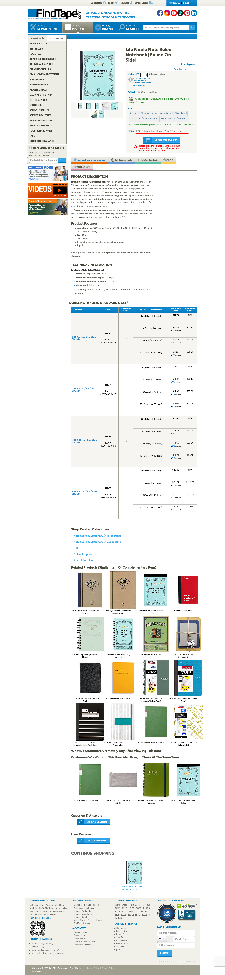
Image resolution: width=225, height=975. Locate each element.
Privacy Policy (108, 968)
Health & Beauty (39, 90)
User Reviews (83, 167)
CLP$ (132, 908)
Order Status (79, 938)
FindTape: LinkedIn (194, 13)
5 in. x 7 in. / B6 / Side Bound (143, 113)
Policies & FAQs (123, 931)
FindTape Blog (122, 940)
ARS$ (147, 905)
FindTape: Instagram (167, 13)
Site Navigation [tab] (57, 38)
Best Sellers (36, 49)
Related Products (149, 160)
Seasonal (35, 54)
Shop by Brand (80, 917)
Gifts (76, 548)
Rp (116, 911)
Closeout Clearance (42, 141)
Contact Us (121, 928)
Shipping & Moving (41, 121)
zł (133, 915)
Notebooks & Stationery (88, 535)
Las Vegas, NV (37, 950)
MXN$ (134, 905)
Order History (80, 935)
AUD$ (117, 908)
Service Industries (40, 115)
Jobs (118, 950)
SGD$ (144, 915)
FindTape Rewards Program (86, 941)
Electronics (37, 80)
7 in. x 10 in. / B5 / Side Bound (144, 118)
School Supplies (83, 560)
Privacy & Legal (122, 934)
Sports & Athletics (41, 126)
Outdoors (36, 105)
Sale (32, 136)
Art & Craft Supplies (41, 64)
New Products (38, 44)
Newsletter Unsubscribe (84, 944)
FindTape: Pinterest (187, 13)
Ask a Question (180, 69)
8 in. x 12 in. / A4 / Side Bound (174, 118)
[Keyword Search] (62, 160)
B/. (129, 915)
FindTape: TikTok (180, 13)
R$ (123, 908)
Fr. (127, 908)
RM (146, 911)
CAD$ (124, 905)
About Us (120, 946)
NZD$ (123, 915)
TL (116, 918)
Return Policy (93, 968)
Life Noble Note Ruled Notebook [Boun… (132, 888)
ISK (126, 911)
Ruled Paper (114, 535)
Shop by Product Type (83, 911)
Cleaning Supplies (40, 69)
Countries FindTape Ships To (86, 905)
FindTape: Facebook (160, 13)
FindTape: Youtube (174, 13)
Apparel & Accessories (43, 59)
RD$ (148, 908)
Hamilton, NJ (37, 944)
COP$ (138, 908)
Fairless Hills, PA (38, 953)
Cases (164, 74)
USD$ (117, 905)
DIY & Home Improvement (44, 74)
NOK (117, 915)
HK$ (131, 911)
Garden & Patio (39, 85)
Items (154, 74)
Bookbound (114, 541)
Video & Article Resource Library (88, 920)
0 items (180, 3)
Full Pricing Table (123, 160)
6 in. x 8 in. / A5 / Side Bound (173, 113)
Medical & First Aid (41, 95)
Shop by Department (83, 914)
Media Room (122, 943)
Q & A (170, 160)
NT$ (120, 918)
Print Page (186, 64)
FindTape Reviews (82, 923)
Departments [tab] (37, 38)
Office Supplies (82, 554)
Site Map (120, 937)
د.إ (142, 905)
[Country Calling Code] (162, 939)
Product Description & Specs (91, 160)
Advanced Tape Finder (84, 908)
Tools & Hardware (41, 131)
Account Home (80, 932)
